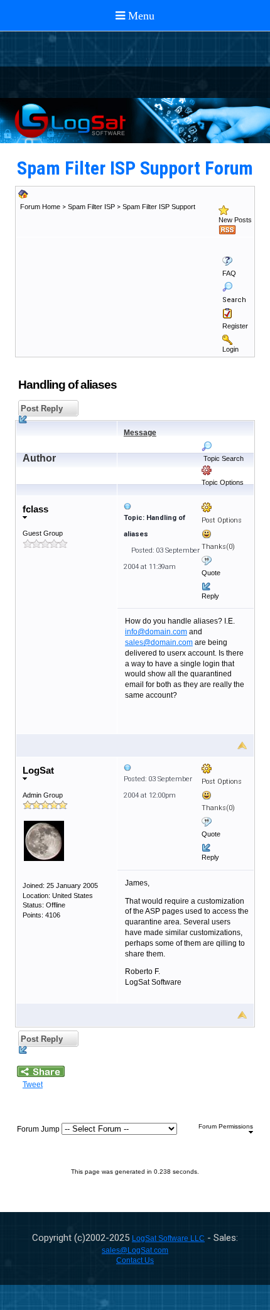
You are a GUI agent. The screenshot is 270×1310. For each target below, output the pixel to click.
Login (230, 349)
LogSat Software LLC (168, 1238)
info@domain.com (156, 631)
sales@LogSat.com (135, 1250)
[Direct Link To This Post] (185, 506)
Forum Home (40, 206)
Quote (211, 573)
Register (235, 326)
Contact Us (135, 1260)
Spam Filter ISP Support (158, 206)
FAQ (229, 273)
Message (140, 432)
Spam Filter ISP (91, 206)
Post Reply (40, 408)
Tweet (33, 1084)
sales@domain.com (159, 642)
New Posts (235, 220)
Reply (210, 596)
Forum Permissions (225, 1126)
